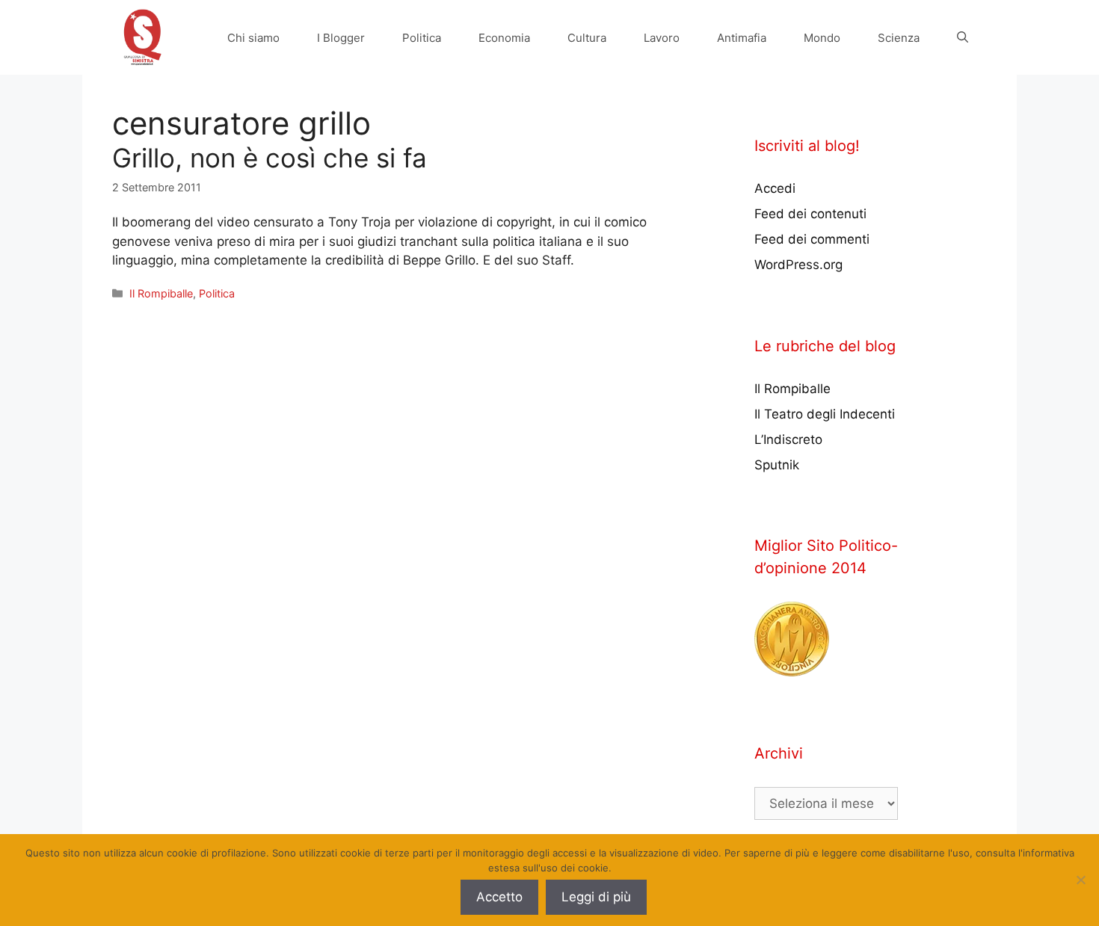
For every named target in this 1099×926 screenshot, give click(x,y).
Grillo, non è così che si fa (269, 157)
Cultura (586, 38)
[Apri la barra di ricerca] (962, 37)
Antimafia (741, 38)
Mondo (822, 38)
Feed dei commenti (811, 239)
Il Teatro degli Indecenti (824, 414)
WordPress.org (798, 264)
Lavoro (662, 38)
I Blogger (341, 38)
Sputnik (776, 464)
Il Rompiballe (161, 293)
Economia (504, 38)
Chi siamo (253, 38)
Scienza (899, 38)
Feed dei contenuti (810, 213)
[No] (1080, 879)
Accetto (499, 896)
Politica (421, 38)
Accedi (774, 188)
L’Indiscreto (788, 439)
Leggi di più (596, 896)
